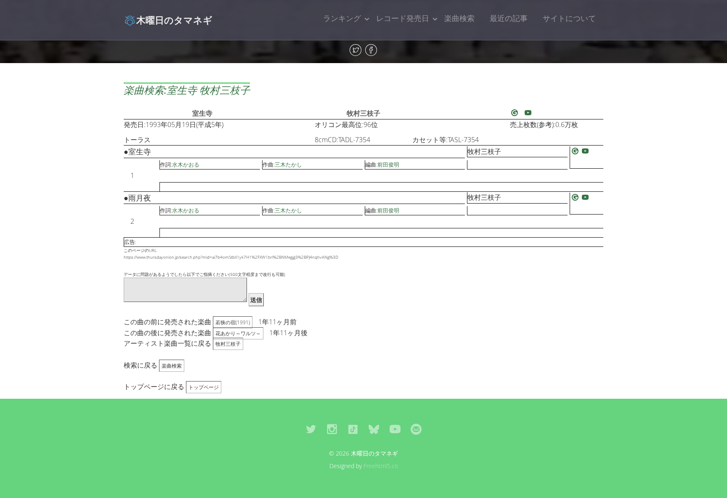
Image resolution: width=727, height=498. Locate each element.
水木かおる (185, 164)
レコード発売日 (402, 18)
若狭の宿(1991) (232, 322)
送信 (256, 300)
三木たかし (288, 164)
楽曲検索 (459, 18)
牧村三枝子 (363, 113)
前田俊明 (388, 164)
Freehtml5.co (381, 466)
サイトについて (569, 18)
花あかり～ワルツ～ (238, 333)
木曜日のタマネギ (174, 19)
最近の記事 (509, 18)
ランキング (342, 18)
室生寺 (202, 113)
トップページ (203, 387)
